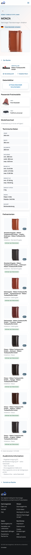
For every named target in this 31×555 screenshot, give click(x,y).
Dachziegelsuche (6, 524)
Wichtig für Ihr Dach (23, 512)
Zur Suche (7, 60)
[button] (15, 231)
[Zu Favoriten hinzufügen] (2, 11)
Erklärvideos (20, 509)
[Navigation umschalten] (28, 2)
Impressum (20, 524)
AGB (18, 534)
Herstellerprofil (9, 74)
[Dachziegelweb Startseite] (3, 3)
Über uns (4, 507)
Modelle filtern (23, 74)
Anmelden (4, 547)
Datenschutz (21, 526)
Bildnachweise (21, 537)
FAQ (2, 512)
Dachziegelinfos (22, 507)
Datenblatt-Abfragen (7, 531)
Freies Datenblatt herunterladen (16, 86)
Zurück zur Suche (9, 482)
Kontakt (3, 509)
